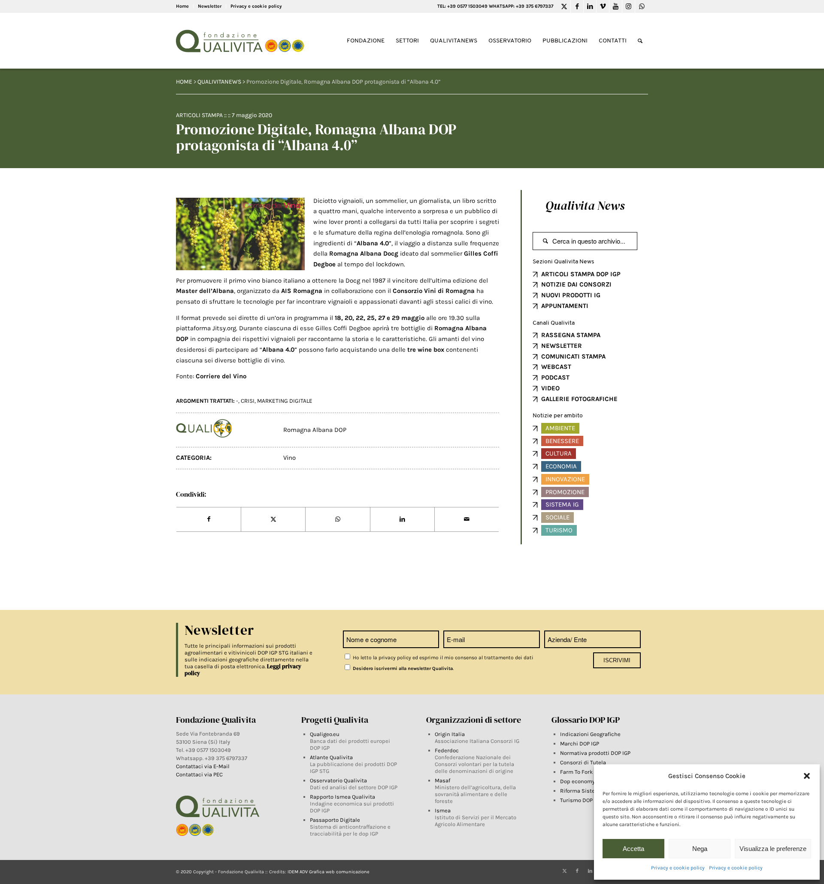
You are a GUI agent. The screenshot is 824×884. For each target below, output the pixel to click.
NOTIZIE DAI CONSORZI (576, 284)
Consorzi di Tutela (583, 762)
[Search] (640, 41)
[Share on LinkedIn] (402, 519)
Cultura (558, 453)
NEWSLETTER (561, 346)
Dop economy (577, 781)
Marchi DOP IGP (579, 743)
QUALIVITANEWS (219, 81)
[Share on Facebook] (208, 519)
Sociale (557, 517)
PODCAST (555, 377)
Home (182, 6)
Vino (289, 458)
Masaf (442, 780)
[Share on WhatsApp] (338, 519)
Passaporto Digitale (335, 820)
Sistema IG (562, 504)
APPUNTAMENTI (564, 306)
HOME (184, 81)
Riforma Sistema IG (584, 790)
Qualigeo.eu (324, 734)
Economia (561, 466)
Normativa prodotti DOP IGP (595, 753)
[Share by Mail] (467, 519)
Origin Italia (450, 734)
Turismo (559, 530)
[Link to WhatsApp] (641, 6)
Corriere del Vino (221, 376)
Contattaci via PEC (199, 774)
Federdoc (447, 750)
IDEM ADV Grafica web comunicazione (329, 872)
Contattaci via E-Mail (203, 766)
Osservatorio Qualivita (338, 780)
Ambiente (560, 428)
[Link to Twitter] (564, 6)
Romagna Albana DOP (314, 430)
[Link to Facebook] (577, 6)
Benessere (562, 441)
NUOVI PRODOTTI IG (570, 295)
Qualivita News (584, 205)
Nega (699, 848)
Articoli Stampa (199, 115)
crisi (247, 401)
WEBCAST (556, 367)
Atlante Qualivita (331, 757)
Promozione (565, 492)
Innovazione (565, 479)
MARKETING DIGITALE (284, 401)
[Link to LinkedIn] (590, 6)
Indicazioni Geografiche (590, 734)
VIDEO (550, 388)
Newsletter (209, 6)
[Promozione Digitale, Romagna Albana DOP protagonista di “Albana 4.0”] (240, 234)
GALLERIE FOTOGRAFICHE (579, 399)
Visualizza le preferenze (772, 848)
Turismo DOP (576, 800)
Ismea (443, 810)
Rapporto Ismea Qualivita (342, 796)
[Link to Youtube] (615, 6)
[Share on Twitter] (273, 519)
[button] (807, 776)
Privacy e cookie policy (678, 868)
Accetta (633, 848)
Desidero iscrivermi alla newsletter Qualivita (402, 668)
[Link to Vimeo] (603, 6)
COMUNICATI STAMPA (573, 356)
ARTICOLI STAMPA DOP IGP (581, 274)
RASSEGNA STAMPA (570, 335)
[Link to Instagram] (628, 6)
